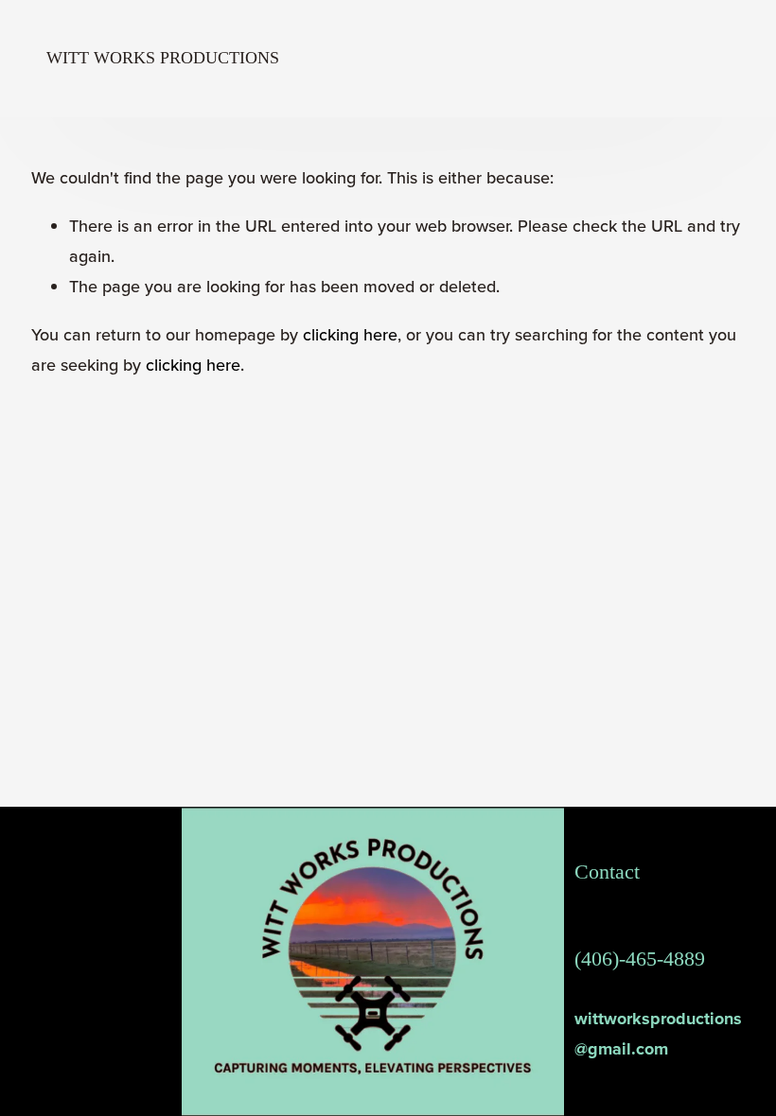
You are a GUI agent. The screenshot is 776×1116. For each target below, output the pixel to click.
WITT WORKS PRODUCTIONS (162, 57)
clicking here (350, 334)
